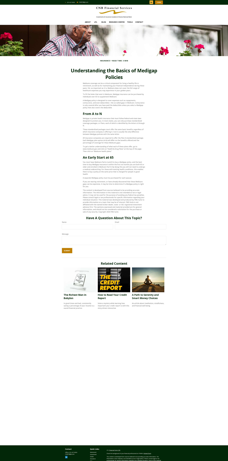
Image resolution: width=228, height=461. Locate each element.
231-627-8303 (71, 2)
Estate (92, 456)
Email (117, 222)
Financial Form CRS (114, 450)
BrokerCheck (147, 453)
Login (159, 2)
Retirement (93, 452)
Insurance (93, 459)
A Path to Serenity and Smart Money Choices (145, 296)
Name (64, 222)
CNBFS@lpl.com (83, 2)
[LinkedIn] (151, 2)
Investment (93, 454)
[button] (88, 22)
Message (65, 234)
